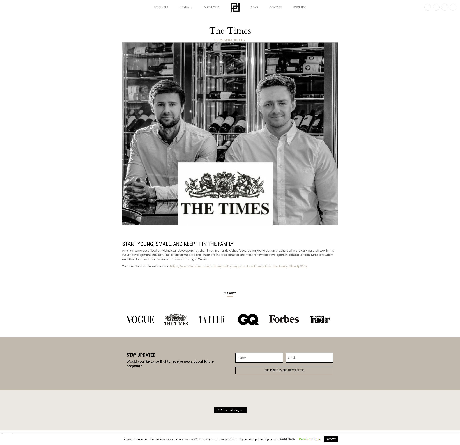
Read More (287, 439)
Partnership (211, 7)
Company (186, 7)
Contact (275, 7)
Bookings (299, 7)
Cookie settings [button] (309, 439)
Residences (161, 7)
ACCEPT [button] (331, 439)
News (254, 7)
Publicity (239, 40)
